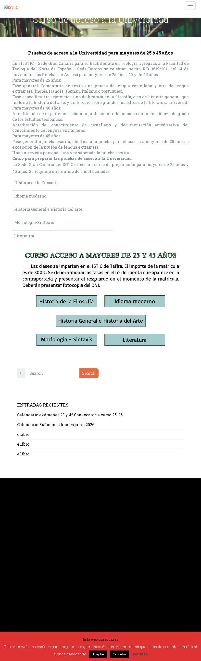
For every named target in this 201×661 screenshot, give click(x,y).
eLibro (23, 434)
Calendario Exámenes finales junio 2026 (55, 424)
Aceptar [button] (98, 654)
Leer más (139, 653)
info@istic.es (30, 538)
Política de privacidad (39, 579)
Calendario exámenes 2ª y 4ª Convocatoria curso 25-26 (70, 414)
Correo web (28, 591)
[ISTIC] (11, 5)
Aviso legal (28, 574)
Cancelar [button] (119, 654)
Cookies (24, 585)
